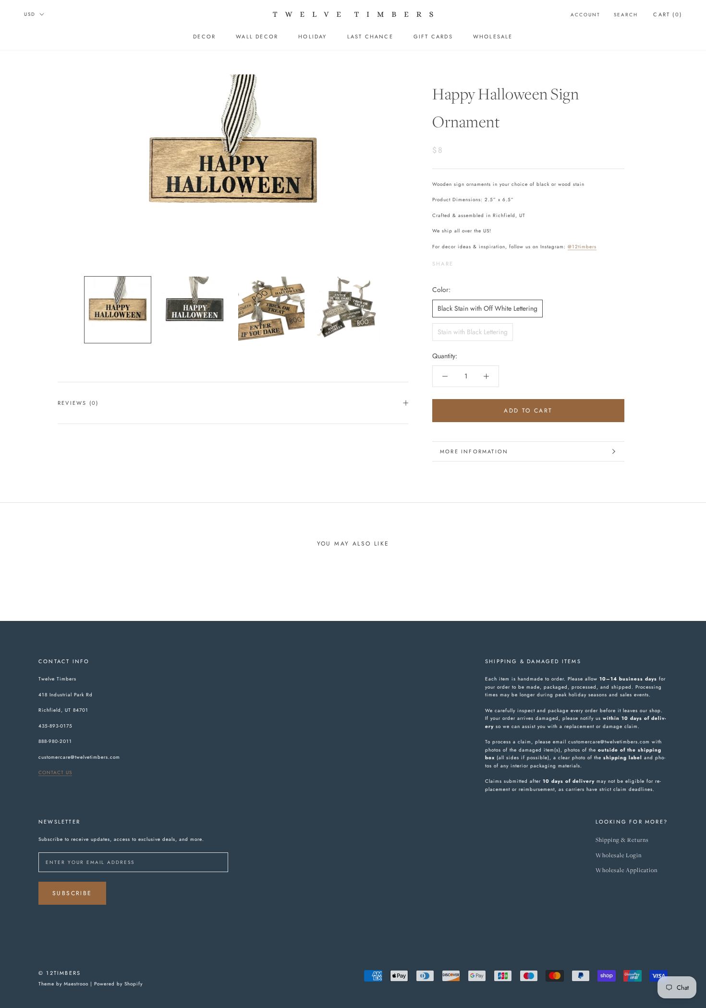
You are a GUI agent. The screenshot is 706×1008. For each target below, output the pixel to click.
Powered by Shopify (118, 983)
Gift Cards (433, 36)
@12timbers (582, 246)
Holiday (312, 36)
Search (626, 14)
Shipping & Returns (622, 840)
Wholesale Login (619, 855)
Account (585, 14)
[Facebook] (462, 262)
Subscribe (72, 893)
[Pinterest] (487, 262)
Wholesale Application (626, 870)
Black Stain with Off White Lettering (487, 308)
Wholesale (493, 36)
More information (474, 451)
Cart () (667, 14)
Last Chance (370, 36)
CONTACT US (55, 772)
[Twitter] (475, 262)
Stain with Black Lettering (473, 332)
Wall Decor (257, 36)
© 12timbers (59, 973)
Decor (204, 36)
